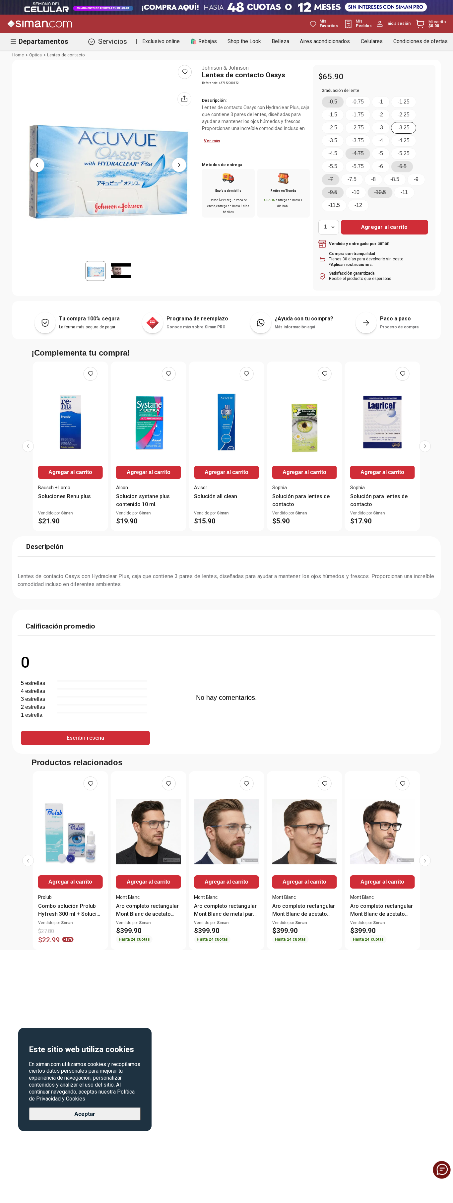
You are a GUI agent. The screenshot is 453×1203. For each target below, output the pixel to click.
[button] (333, 102)
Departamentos (43, 41)
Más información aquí (295, 327)
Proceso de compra (399, 327)
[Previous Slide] (28, 446)
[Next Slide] (425, 446)
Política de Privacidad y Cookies (82, 1095)
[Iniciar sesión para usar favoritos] (185, 72)
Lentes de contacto (66, 55)
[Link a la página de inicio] (18, 55)
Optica (35, 55)
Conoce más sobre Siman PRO (196, 327)
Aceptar (84, 1113)
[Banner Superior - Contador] (226, 7)
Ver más (212, 141)
